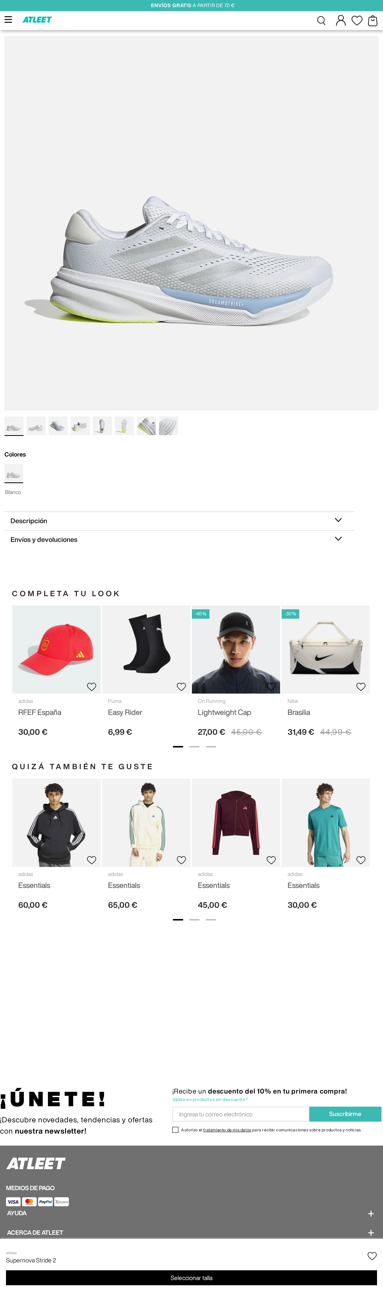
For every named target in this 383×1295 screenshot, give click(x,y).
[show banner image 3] (210, 746)
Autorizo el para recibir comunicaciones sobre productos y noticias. (271, 1130)
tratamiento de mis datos (227, 1130)
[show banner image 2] (194, 746)
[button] (321, 20)
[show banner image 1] (178, 746)
